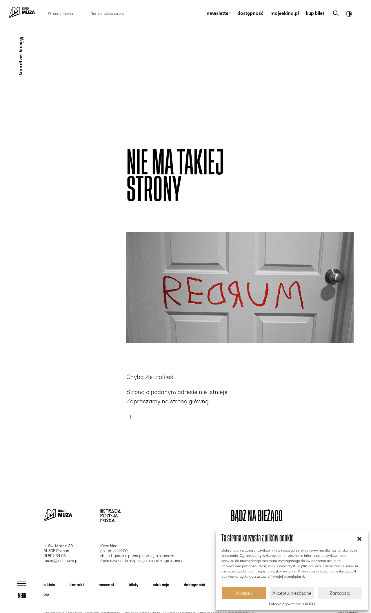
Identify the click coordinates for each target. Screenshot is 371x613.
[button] (359, 538)
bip (46, 594)
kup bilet (315, 13)
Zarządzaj (340, 593)
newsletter (218, 13)
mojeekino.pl (284, 13)
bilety (133, 584)
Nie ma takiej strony (107, 13)
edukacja (161, 584)
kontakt (77, 584)
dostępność (250, 13)
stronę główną (189, 401)
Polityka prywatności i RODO (292, 604)
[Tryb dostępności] (349, 13)
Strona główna (60, 13)
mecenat (106, 584)
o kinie (49, 584)
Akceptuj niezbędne (291, 593)
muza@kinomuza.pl (60, 560)
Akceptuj (243, 593)
